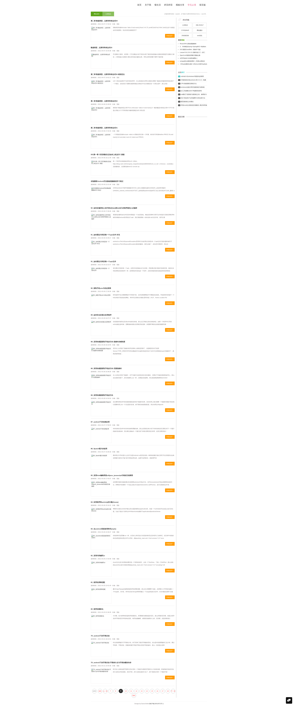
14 (147, 691)
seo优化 (199, 35)
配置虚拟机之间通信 (187, 101)
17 (162, 691)
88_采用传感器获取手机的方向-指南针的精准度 (108, 342)
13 (141, 691)
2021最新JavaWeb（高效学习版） (191, 49)
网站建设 (199, 30)
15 (152, 691)
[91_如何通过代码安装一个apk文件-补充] (101, 248)
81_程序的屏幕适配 (98, 582)
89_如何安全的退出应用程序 (101, 315)
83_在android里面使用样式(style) (103, 529)
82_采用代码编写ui (98, 555)
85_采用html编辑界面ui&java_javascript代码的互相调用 (112, 475)
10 (126, 691)
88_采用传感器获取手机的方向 (102, 395)
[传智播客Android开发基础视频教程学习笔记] (101, 194)
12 (136, 691)
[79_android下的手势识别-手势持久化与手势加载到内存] (101, 676)
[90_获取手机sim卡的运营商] (101, 301)
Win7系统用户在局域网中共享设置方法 (193, 98)
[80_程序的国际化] (101, 622)
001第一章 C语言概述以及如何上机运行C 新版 (108, 154)
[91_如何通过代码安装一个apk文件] (101, 274)
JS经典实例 (185, 35)
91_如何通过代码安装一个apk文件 (103, 261)
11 (131, 691)
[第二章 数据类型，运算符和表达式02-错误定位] (101, 87)
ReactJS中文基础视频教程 (188, 44)
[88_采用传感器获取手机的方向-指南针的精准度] (101, 355)
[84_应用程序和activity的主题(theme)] (101, 515)
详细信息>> (169, 36)
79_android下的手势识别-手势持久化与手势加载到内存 (111, 662)
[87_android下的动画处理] (101, 435)
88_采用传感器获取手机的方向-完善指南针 (106, 368)
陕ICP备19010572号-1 (156, 703)
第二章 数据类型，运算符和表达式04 (104, 21)
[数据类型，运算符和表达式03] (101, 61)
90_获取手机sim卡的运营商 (101, 288)
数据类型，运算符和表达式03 (101, 47)
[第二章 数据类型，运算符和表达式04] (101, 34)
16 (157, 691)
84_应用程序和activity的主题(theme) (105, 502)
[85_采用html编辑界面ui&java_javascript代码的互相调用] (101, 488)
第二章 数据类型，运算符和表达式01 (104, 128)
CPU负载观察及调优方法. (189, 83)
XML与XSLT (199, 25)
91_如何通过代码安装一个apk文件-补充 (105, 235)
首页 (100, 691)
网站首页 (96, 14)
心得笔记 (108, 14)
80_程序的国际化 (97, 609)
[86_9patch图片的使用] (101, 462)
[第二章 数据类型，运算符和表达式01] (101, 141)
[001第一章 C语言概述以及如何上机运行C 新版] (101, 168)
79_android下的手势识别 (100, 636)
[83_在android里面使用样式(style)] (101, 542)
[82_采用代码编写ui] (101, 569)
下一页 (173, 691)
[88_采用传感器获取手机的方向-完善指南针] (101, 381)
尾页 (133, 695)
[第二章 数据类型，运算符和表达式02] (101, 114)
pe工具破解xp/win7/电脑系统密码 (191, 91)
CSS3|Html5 (185, 30)
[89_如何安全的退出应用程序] (101, 328)
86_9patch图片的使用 (99, 449)
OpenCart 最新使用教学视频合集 (190, 55)
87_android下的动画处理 (100, 422)
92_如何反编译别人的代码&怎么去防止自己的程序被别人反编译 (114, 208)
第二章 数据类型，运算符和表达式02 (104, 101)
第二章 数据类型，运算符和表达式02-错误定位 (108, 74)
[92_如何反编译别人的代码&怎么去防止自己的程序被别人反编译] (101, 221)
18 (168, 691)
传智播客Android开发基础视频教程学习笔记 (107, 181)
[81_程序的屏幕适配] (101, 595)
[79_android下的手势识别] (101, 649)
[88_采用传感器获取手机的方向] (101, 408)
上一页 (105, 691)
